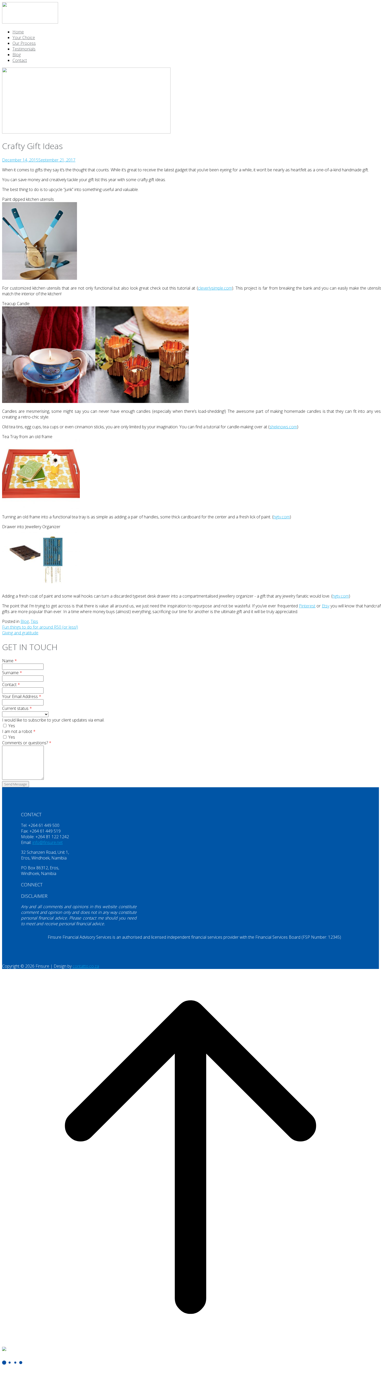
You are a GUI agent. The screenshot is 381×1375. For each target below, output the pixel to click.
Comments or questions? (26, 743)
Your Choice (23, 37)
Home (18, 32)
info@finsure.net (47, 842)
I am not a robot (19, 731)
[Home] (30, 22)
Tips (34, 621)
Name (9, 661)
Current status (17, 708)
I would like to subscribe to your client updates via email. (53, 720)
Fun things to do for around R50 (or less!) (40, 627)
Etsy (325, 606)
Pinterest (307, 606)
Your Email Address (21, 696)
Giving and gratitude (20, 633)
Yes (11, 726)
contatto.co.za (86, 966)
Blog (16, 54)
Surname (12, 672)
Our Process (24, 43)
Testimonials (24, 49)
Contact (19, 60)
